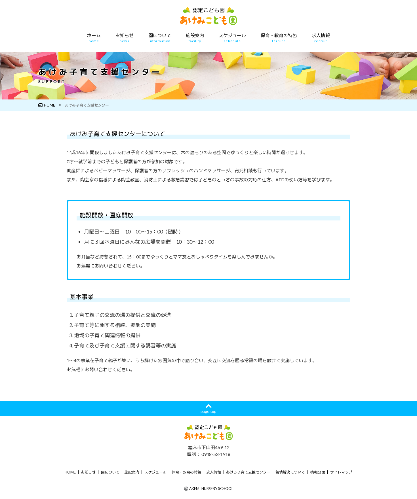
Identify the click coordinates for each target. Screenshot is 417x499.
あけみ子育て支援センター (248, 472)
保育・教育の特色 (279, 38)
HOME (49, 105)
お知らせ (124, 38)
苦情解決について (290, 472)
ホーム (94, 38)
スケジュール (232, 38)
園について (159, 38)
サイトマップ (341, 472)
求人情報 (321, 38)
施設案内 (195, 38)
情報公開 (317, 472)
